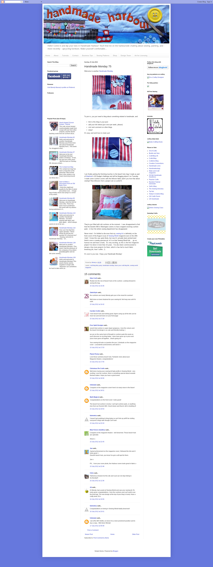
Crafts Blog (152, 158)
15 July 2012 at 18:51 (97, 390)
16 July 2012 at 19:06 (97, 499)
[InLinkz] (148, 86)
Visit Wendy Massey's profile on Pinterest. (61, 87)
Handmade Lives (154, 166)
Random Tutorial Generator (154, 183)
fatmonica (93, 415)
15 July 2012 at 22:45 (97, 442)
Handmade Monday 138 (67, 243)
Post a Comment (92, 530)
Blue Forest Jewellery (97, 430)
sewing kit (119, 233)
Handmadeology (154, 168)
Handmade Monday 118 (67, 228)
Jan (91, 448)
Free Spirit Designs (96, 325)
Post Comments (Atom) (101, 538)
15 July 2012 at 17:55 (97, 362)
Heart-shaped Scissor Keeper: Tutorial (66, 123)
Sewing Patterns (103, 55)
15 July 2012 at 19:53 (97, 409)
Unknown (93, 385)
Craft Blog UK (153, 156)
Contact (75, 55)
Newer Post (89, 534)
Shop (115, 55)
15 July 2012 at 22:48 (97, 466)
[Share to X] (111, 262)
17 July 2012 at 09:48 (97, 526)
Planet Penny (94, 354)
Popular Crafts (154, 179)
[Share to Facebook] (113, 262)
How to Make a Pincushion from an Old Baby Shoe (67, 183)
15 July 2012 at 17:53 (97, 347)
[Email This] (106, 262)
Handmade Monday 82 (67, 137)
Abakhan (89, 176)
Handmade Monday (106, 71)
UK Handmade (154, 199)
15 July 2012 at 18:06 (97, 378)
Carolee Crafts (95, 311)
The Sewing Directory (156, 189)
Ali (91, 487)
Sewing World (113, 236)
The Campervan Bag (66, 167)
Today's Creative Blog (156, 194)
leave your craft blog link (122, 265)
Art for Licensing (141, 55)
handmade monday (108, 265)
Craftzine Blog (154, 161)
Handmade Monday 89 (67, 198)
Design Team (126, 55)
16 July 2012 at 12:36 (97, 481)
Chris (92, 473)
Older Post (135, 534)
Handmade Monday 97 (67, 152)
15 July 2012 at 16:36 (97, 286)
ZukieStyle (93, 292)
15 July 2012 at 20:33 (97, 423)
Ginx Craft (93, 278)
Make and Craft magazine (154, 172)
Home (47, 55)
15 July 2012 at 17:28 (97, 319)
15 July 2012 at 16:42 (97, 304)
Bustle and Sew (154, 153)
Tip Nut (151, 191)
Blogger (115, 551)
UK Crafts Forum (154, 196)
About (56, 55)
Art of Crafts (153, 151)
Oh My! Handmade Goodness (155, 176)
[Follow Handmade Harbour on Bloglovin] (158, 69)
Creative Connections (156, 163)
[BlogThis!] (109, 262)
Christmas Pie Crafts (97, 368)
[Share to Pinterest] (116, 262)
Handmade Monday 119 (67, 213)
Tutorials (65, 55)
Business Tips (87, 55)
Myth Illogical (94, 397)
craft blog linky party (96, 265)
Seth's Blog (153, 186)
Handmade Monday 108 (67, 257)
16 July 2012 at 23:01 (97, 511)
